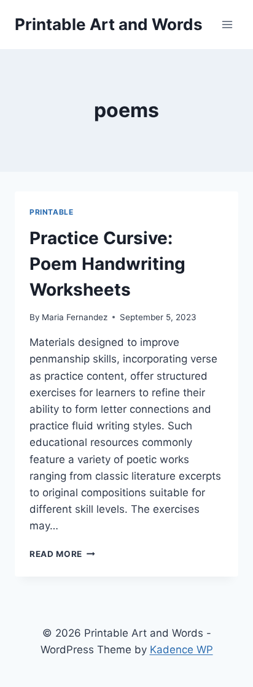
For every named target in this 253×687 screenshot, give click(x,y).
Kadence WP (181, 649)
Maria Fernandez (74, 317)
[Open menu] (227, 24)
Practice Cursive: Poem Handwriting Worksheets (107, 264)
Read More (62, 554)
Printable (51, 212)
